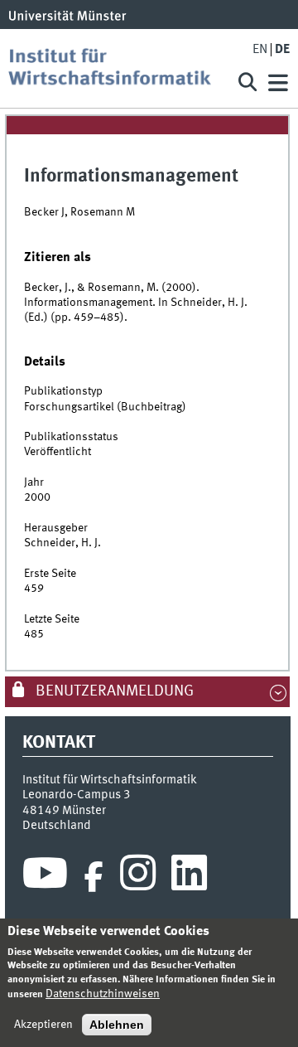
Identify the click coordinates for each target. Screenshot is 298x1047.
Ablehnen (116, 1024)
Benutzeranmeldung (113, 691)
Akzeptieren (43, 1024)
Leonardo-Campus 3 (76, 795)
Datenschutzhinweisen (103, 994)
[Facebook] (93, 877)
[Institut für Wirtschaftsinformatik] (115, 68)
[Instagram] (138, 877)
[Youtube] (45, 877)
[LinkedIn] (189, 877)
